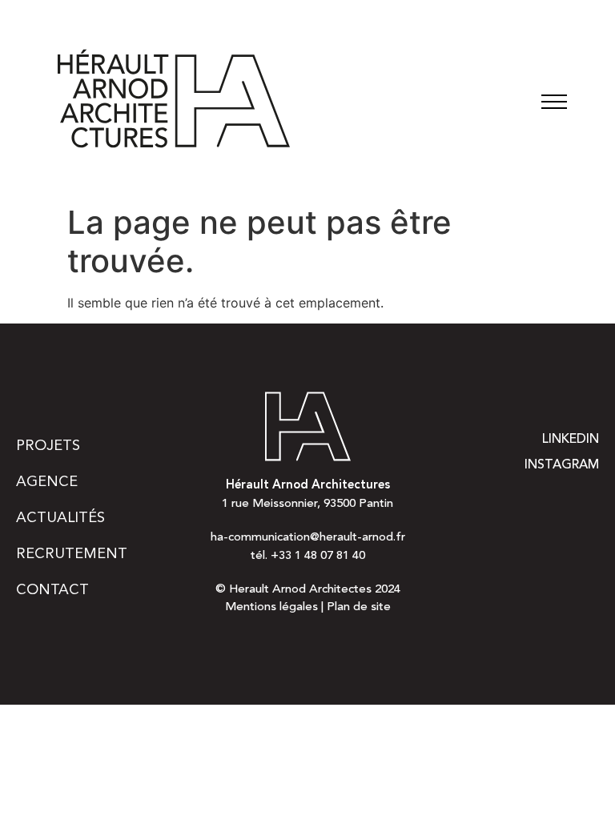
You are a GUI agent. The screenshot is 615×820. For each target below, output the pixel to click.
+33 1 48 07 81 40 (318, 556)
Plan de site (359, 607)
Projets (48, 446)
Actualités (60, 518)
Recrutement (71, 554)
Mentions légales (271, 607)
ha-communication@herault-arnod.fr (308, 538)
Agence (47, 482)
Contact (52, 590)
